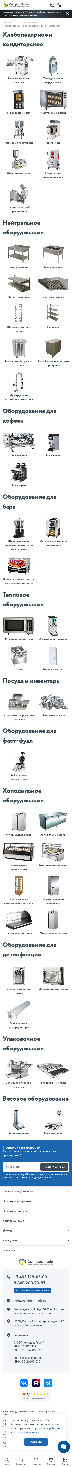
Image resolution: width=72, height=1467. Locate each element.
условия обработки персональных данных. (35, 1430)
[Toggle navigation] (67, 4)
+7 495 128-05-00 (30, 1277)
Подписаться (54, 1167)
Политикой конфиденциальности (33, 1177)
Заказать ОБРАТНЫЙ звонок (32, 1290)
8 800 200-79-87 (29, 1283)
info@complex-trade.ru (30, 1300)
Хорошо (36, 1442)
